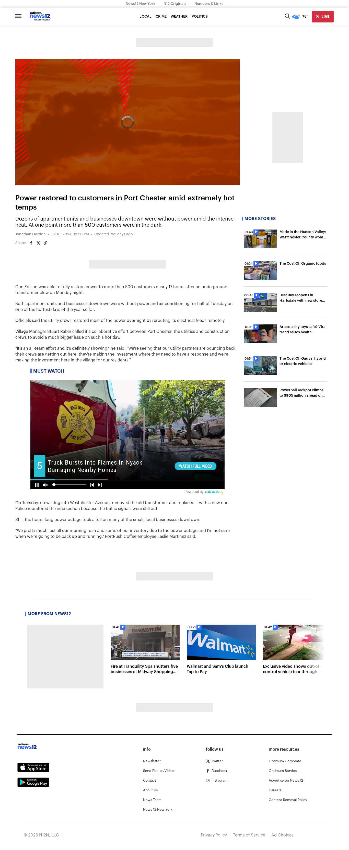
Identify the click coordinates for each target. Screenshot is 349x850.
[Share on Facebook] (31, 243)
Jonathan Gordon (30, 234)
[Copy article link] (45, 243)
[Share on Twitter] (38, 243)
